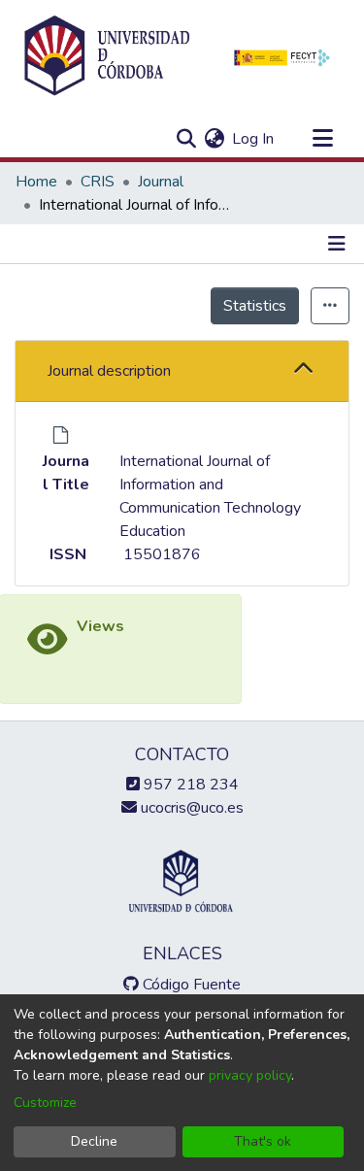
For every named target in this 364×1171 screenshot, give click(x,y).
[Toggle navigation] (322, 138)
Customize (45, 1102)
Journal (160, 181)
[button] (303, 370)
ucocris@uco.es (190, 808)
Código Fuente (190, 984)
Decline (94, 1141)
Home (36, 181)
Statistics (254, 306)
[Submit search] (186, 139)
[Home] (107, 56)
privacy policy (250, 1075)
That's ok (262, 1141)
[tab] (182, 371)
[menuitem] (214, 139)
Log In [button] (254, 139)
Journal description (109, 371)
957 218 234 (189, 784)
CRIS (98, 181)
